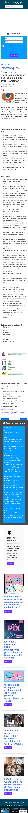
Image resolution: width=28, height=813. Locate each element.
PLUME (10, 396)
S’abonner (14, 55)
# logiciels (14, 412)
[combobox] (14, 6)
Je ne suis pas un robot (12, 46)
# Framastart (14, 415)
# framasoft (5, 415)
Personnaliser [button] (23, 811)
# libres (22, 412)
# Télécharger (5, 412)
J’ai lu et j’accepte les (14, 51)
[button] (2, 811)
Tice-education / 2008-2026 (15, 803)
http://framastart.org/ (7, 409)
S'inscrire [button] (10, 563)
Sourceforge (19, 401)
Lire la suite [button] (8, 611)
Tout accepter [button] (5, 811)
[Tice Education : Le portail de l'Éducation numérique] (14, 2)
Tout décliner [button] (14, 811)
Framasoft (12, 119)
